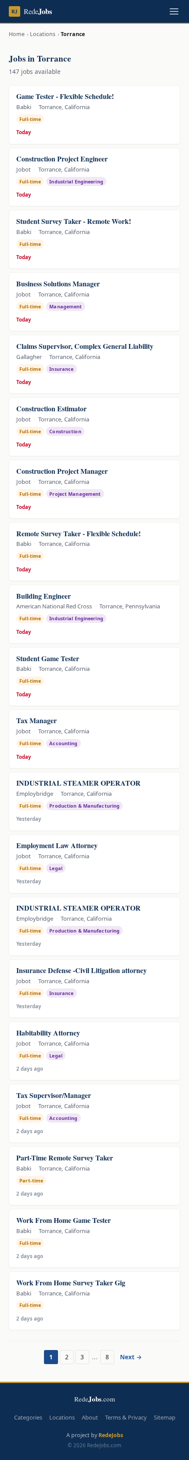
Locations (42, 34)
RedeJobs (110, 1435)
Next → (131, 1357)
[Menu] (174, 11)
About (90, 1417)
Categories (28, 1417)
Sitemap (164, 1417)
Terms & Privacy (126, 1417)
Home (17, 34)
